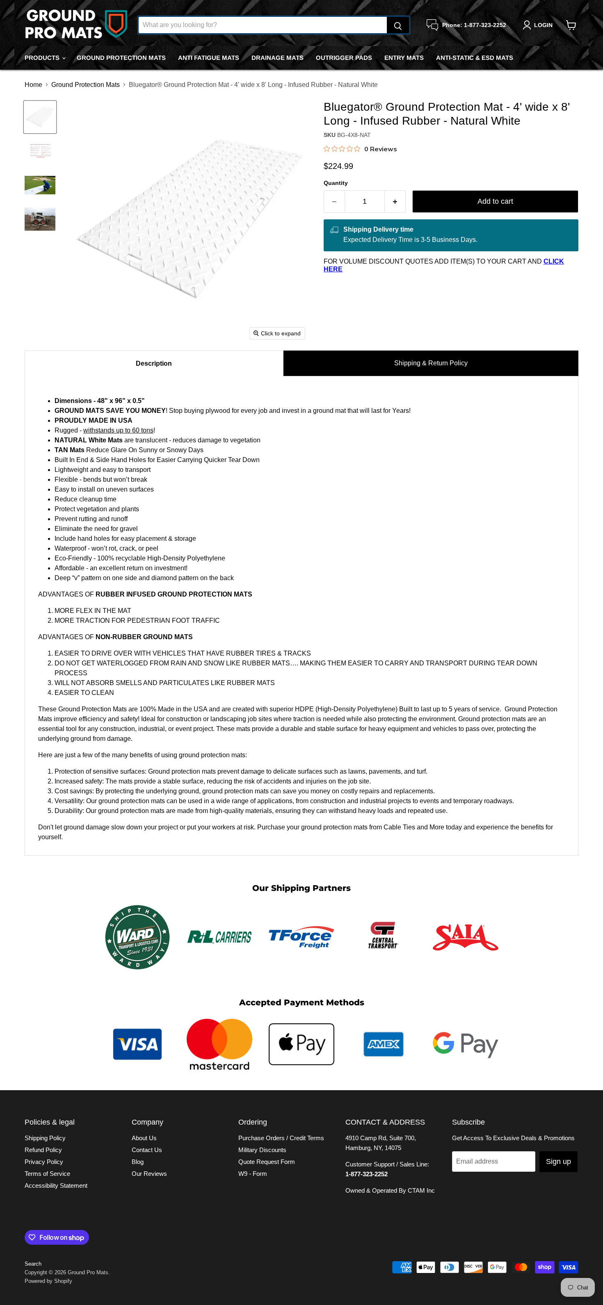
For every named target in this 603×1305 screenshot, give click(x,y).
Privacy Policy (44, 1161)
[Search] (398, 25)
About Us (144, 1137)
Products (43, 57)
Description (154, 363)
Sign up (558, 1161)
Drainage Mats (277, 57)
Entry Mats (404, 57)
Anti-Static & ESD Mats (474, 57)
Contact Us (147, 1149)
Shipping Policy (45, 1137)
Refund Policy (43, 1149)
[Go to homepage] (76, 25)
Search (33, 1264)
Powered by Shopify (48, 1281)
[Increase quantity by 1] (395, 201)
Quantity (336, 183)
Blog (138, 1161)
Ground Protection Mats (121, 57)
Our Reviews (149, 1173)
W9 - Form (252, 1173)
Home (33, 84)
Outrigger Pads (344, 57)
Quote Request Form (266, 1161)
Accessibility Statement (56, 1185)
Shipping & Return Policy (431, 363)
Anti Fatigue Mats (208, 57)
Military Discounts (262, 1149)
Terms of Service (47, 1173)
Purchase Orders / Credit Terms (281, 1137)
